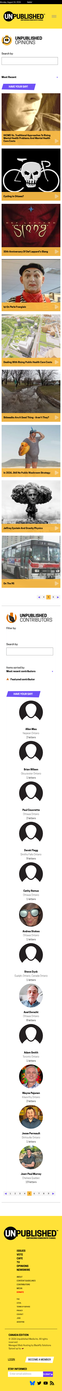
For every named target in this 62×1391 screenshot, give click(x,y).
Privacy (20, 1311)
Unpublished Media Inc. (28, 1339)
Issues (21, 1251)
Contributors (23, 1285)
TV (18, 1262)
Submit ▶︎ (48, 1374)
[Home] (24, 16)
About (19, 1277)
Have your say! (18, 87)
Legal (19, 1303)
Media (19, 1288)
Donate (20, 1292)
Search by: (7, 54)
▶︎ (58, 597)
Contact (20, 1314)
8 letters (31, 1020)
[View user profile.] (31, 713)
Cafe (20, 1258)
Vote (20, 1255)
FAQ (18, 1299)
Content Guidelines (26, 1281)
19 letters (31, 1182)
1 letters (31, 778)
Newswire (23, 1270)
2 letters (31, 737)
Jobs (19, 1318)
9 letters (31, 859)
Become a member (39, 1360)
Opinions (22, 1266)
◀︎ (39, 597)
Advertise (20, 1322)
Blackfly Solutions (42, 1345)
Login (11, 1359)
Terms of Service (23, 1307)
